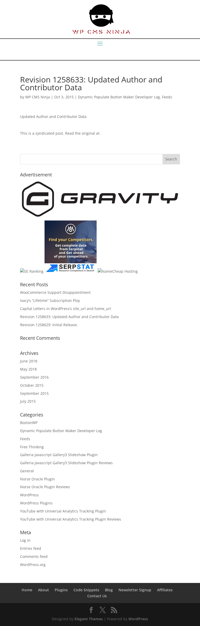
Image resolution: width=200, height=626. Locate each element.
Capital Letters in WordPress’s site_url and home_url (65, 308)
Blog (109, 589)
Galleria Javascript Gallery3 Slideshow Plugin (59, 454)
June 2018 (28, 361)
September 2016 (34, 377)
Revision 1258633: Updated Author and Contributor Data (69, 316)
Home (27, 589)
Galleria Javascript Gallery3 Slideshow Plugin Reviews (66, 462)
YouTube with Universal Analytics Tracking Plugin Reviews (70, 519)
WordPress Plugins (36, 502)
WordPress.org (33, 564)
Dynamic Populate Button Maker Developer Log (119, 96)
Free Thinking (32, 446)
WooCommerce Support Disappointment (55, 292)
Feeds (167, 96)
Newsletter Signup (134, 589)
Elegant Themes (88, 618)
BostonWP (29, 422)
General (27, 470)
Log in (25, 540)
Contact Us (97, 595)
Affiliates (165, 589)
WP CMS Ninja (37, 96)
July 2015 (28, 401)
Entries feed (30, 548)
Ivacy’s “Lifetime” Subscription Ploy (50, 300)
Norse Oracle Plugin (37, 478)
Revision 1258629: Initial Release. (49, 324)
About (43, 589)
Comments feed (34, 556)
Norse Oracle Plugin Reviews (45, 486)
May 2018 (28, 369)
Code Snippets (86, 589)
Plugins (61, 589)
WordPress (29, 494)
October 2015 (31, 385)
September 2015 (34, 393)
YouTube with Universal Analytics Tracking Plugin (63, 511)
